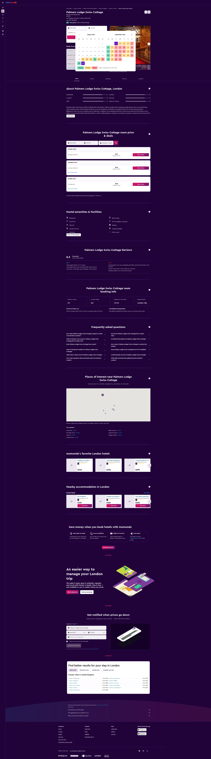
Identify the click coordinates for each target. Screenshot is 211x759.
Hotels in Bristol (73, 683)
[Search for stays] (3, 11)
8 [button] (102, 47)
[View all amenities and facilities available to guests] (149, 212)
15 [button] (102, 51)
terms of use (87, 648)
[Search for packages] (3, 18)
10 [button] (83, 51)
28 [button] (99, 59)
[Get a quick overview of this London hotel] (149, 89)
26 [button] (91, 59)
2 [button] (120, 43)
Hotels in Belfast (113, 680)
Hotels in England (103, 8)
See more (146, 492)
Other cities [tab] (73, 670)
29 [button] (103, 59)
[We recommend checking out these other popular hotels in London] (149, 454)
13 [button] (95, 51)
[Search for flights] (3, 7)
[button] (3, 2)
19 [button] (91, 55)
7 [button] (98, 47)
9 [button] (120, 47)
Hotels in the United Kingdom (90, 8)
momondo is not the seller (76, 710)
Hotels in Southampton (115, 687)
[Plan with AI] (3, 21)
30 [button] (79, 63)
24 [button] (83, 59)
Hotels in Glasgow (73, 680)
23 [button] (79, 59)
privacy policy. (95, 648)
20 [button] (95, 55)
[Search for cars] (3, 14)
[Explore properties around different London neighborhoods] (149, 487)
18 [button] (87, 55)
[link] (84, 505)
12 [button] (91, 51)
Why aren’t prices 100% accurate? (78, 715)
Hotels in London (113, 8)
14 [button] (98, 51)
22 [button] (103, 55)
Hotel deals (69, 8)
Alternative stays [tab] (84, 670)
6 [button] (108, 47)
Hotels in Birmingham (74, 690)
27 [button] (95, 59)
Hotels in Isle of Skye (74, 685)
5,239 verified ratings (82, 22)
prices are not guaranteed (102, 705)
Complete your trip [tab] (108, 670)
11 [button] (86, 51)
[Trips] (3, 26)
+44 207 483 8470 (71, 20)
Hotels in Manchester (114, 678)
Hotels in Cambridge (114, 685)
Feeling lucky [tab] (96, 670)
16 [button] (79, 55)
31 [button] (83, 63)
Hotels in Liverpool (114, 683)
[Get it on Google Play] (142, 729)
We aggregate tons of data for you (78, 712)
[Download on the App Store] (142, 733)
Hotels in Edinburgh (74, 678)
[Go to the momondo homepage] (11, 2)
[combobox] (87, 628)
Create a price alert (135, 538)
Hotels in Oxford (73, 687)
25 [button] (87, 59)
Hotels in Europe (77, 8)
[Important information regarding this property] (149, 290)
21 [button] (98, 55)
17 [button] (83, 55)
